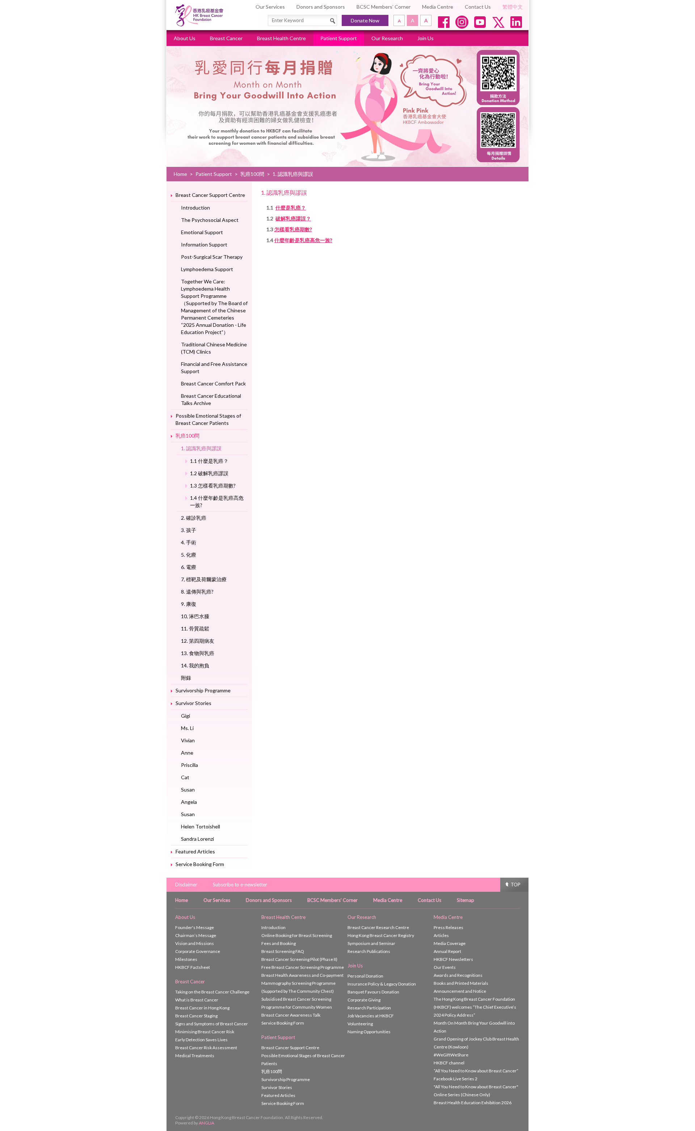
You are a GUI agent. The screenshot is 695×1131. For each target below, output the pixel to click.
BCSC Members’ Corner (383, 7)
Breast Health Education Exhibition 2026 (472, 1102)
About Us (184, 38)
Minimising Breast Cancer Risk (204, 1031)
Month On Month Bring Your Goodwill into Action (474, 1027)
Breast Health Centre (281, 38)
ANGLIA (206, 1123)
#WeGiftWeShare (451, 1055)
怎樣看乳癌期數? (293, 229)
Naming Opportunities (369, 1031)
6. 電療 (188, 567)
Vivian (188, 740)
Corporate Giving (364, 1000)
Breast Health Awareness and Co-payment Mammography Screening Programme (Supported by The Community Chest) (302, 983)
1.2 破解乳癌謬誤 (209, 473)
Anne (187, 753)
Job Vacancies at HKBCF (371, 1015)
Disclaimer (186, 884)
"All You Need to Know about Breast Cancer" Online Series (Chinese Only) (476, 1090)
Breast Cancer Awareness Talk (290, 1015)
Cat (185, 777)
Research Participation (369, 1007)
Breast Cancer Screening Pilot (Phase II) (299, 959)
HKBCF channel (449, 1062)
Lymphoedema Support (207, 269)
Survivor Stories (193, 703)
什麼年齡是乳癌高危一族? (303, 240)
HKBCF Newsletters (453, 959)
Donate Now (365, 20)
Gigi (185, 716)
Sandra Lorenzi (197, 839)
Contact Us (478, 7)
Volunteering (360, 1023)
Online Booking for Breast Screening (296, 935)
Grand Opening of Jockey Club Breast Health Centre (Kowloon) (476, 1043)
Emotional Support (202, 232)
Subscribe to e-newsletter (240, 884)
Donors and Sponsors (320, 7)
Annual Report (447, 951)
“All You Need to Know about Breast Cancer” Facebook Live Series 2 (476, 1074)
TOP (516, 884)
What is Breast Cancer (196, 1000)
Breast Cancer (226, 38)
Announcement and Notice (460, 991)
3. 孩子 (188, 530)
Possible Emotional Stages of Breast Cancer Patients (208, 419)
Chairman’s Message (195, 935)
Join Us (425, 38)
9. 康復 (188, 604)
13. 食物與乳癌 (197, 653)
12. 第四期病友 (197, 641)
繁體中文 (512, 7)
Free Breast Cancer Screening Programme (302, 967)
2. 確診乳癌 (193, 518)
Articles (441, 935)
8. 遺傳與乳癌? (197, 591)
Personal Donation (365, 976)
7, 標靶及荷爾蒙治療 (204, 579)
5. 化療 (188, 555)
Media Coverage (450, 943)
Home (180, 174)
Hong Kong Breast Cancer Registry (381, 935)
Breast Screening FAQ (282, 951)
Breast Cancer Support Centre (210, 195)
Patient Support (338, 38)
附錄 (186, 678)
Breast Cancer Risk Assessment (206, 1047)
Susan (188, 789)
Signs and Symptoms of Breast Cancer (211, 1023)
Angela (189, 802)
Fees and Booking (278, 943)
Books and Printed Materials (461, 983)
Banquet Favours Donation (373, 992)
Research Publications (369, 951)
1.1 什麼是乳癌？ (209, 461)
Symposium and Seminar (371, 943)
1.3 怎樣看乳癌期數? (213, 485)
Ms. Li (187, 728)
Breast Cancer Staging (196, 1015)
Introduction (195, 207)
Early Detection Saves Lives (201, 1039)
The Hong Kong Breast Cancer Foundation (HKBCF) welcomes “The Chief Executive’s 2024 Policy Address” (475, 1007)
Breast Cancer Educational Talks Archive (211, 399)
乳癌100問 (252, 174)
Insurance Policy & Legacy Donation (382, 984)
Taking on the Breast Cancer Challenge (212, 992)
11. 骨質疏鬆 (195, 628)
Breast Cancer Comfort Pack (213, 383)
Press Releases (448, 927)
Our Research (387, 38)
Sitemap (465, 900)
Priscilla (189, 765)
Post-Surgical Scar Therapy (212, 257)
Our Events (445, 967)
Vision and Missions (194, 943)
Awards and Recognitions (458, 975)
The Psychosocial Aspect (210, 220)
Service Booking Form (200, 864)
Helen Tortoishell (200, 826)
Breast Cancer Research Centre (378, 927)
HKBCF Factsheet (192, 967)
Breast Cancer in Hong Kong (202, 1007)
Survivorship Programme (203, 690)
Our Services (270, 7)
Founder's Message (194, 927)
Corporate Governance (197, 951)
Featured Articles (195, 851)
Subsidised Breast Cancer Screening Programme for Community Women (296, 1003)
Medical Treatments (194, 1055)
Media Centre (437, 7)
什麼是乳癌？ (290, 207)
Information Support (204, 244)
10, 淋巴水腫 (195, 616)
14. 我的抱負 (195, 665)
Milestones (186, 959)
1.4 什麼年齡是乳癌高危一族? (217, 501)
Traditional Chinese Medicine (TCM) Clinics (214, 348)
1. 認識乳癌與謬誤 (201, 448)
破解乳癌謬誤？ (293, 218)
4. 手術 (188, 542)
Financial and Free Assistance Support (214, 367)
